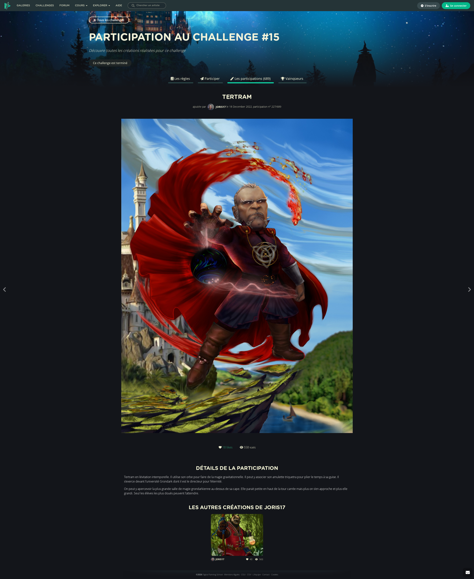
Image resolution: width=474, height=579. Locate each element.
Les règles (181, 78)
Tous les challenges (110, 20)
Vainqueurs (294, 78)
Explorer (100, 5)
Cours (80, 5)
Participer (212, 78)
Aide (119, 5)
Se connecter (458, 5)
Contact (266, 574)
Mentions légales (232, 574)
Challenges (45, 5)
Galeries (23, 5)
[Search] (133, 5)
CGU (243, 574)
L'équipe (257, 574)
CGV (249, 574)
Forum (64, 5)
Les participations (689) (252, 78)
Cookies (274, 574)
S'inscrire (430, 5)
